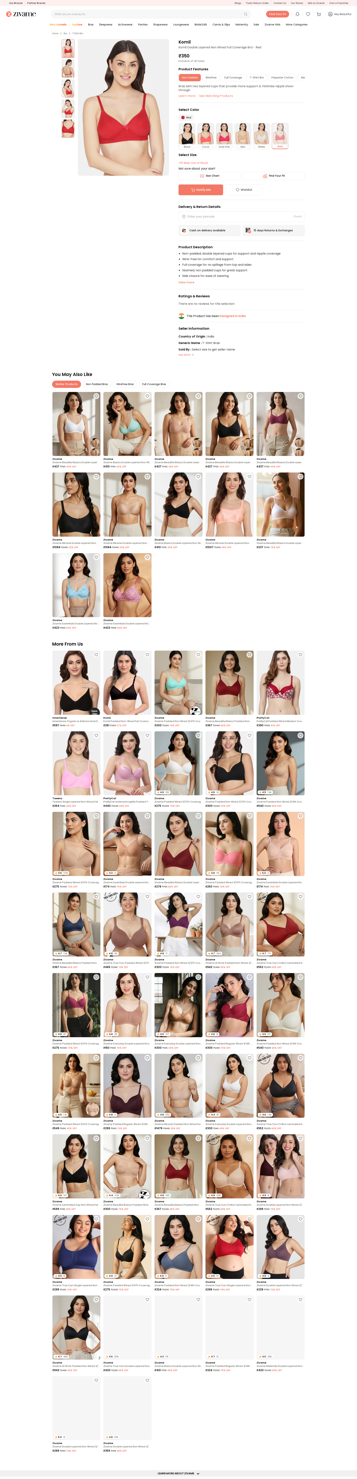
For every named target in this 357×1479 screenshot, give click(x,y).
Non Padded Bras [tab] (97, 384)
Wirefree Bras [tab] (125, 384)
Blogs (238, 3)
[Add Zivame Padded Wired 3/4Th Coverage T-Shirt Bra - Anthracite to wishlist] (147, 1219)
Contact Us (280, 3)
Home (55, 33)
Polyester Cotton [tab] (282, 77)
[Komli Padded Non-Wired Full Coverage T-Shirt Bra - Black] (127, 683)
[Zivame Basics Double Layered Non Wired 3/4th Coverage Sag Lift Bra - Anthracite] (178, 504)
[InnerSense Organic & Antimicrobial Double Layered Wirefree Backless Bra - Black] (76, 683)
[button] (245, 14)
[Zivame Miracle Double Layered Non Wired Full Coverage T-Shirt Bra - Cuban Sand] (127, 504)
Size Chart (212, 176)
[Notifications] (297, 14)
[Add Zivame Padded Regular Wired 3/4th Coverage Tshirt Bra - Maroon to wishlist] (250, 977)
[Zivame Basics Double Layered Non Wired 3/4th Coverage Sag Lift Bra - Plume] (127, 424)
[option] (68, 48)
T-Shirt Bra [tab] (257, 77)
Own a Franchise (338, 3)
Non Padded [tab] (190, 77)
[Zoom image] (123, 107)
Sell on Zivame (316, 3)
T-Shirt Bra (77, 33)
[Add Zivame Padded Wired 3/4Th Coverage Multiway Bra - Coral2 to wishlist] (250, 816)
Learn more (186, 96)
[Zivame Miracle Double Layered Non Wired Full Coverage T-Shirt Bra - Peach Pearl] (229, 504)
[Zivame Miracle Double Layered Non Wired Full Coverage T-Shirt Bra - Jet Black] (76, 504)
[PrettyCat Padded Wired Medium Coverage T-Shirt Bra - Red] (281, 683)
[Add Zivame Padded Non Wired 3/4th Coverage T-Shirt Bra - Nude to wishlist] (300, 735)
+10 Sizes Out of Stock (193, 163)
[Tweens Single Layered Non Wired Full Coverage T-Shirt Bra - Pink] (76, 763)
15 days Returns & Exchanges (273, 230)
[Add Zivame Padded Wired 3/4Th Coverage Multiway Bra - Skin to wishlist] (96, 1058)
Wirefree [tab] (211, 77)
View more (186, 282)
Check (297, 216)
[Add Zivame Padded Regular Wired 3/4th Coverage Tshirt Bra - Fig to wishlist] (147, 1058)
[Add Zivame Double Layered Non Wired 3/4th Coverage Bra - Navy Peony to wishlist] (147, 1380)
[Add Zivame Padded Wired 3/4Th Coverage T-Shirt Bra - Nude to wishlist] (96, 816)
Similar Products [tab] (67, 384)
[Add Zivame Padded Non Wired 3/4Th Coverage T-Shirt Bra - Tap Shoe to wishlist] (250, 735)
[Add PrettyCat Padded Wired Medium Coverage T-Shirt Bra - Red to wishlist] (300, 655)
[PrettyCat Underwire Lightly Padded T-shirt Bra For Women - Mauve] (127, 763)
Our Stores (297, 3)
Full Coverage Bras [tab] (154, 384)
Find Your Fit (277, 176)
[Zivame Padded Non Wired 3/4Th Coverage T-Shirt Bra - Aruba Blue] (178, 683)
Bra (65, 33)
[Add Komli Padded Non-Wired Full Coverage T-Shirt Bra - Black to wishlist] (147, 655)
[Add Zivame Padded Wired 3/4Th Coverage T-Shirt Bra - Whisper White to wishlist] (198, 735)
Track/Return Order (257, 3)
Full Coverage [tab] (233, 77)
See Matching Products (216, 96)
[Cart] (319, 14)
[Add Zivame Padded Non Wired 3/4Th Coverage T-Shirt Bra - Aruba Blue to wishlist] (198, 655)
